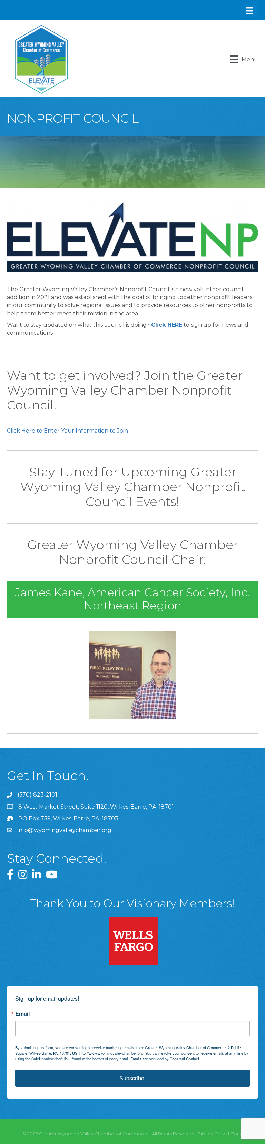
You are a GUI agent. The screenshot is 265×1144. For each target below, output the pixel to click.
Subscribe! (132, 1078)
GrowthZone (228, 1133)
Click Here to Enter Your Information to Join (67, 430)
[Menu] (249, 10)
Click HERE (166, 325)
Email (22, 1013)
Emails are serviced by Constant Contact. (165, 1058)
